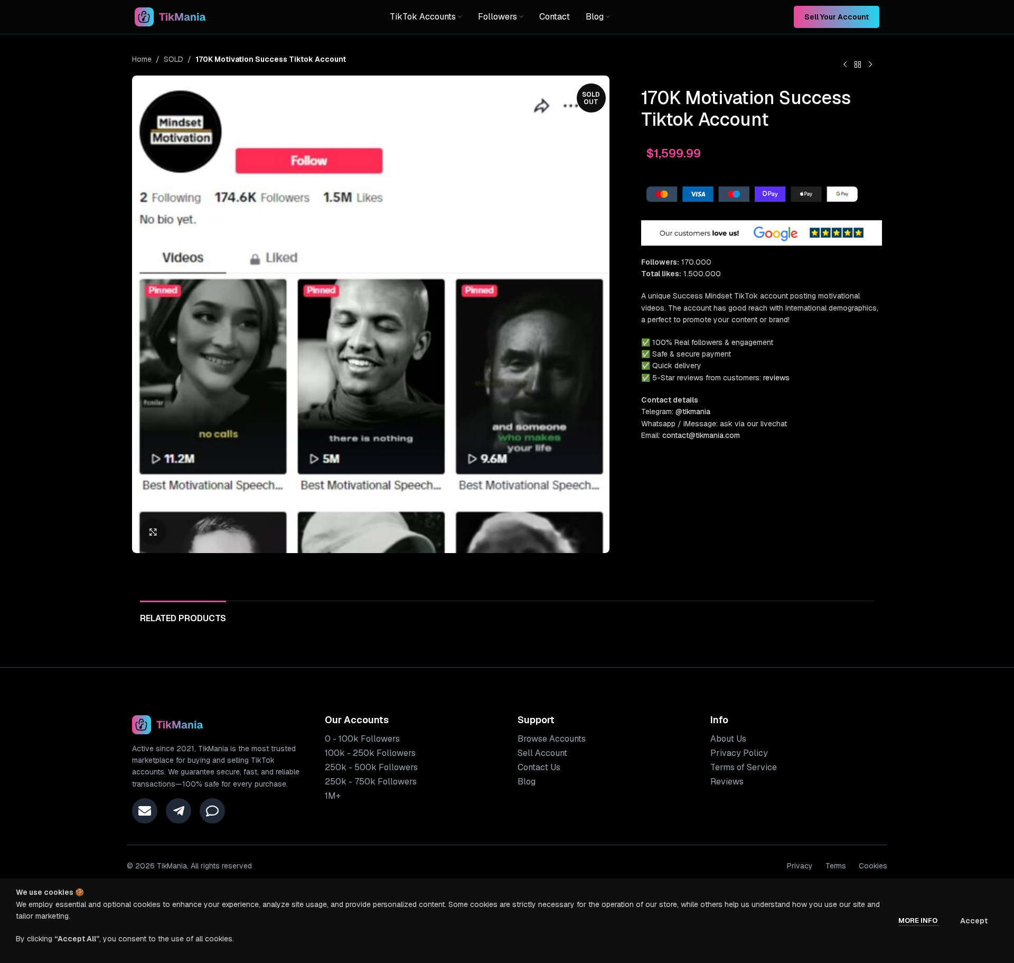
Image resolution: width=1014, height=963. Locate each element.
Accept (974, 920)
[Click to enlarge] (153, 532)
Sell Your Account (836, 17)
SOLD (173, 59)
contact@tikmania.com (701, 435)
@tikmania (692, 411)
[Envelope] (144, 811)
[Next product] (870, 65)
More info (918, 920)
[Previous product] (845, 65)
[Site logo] (170, 16)
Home (142, 59)
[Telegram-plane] (178, 811)
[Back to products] (857, 65)
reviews (776, 377)
